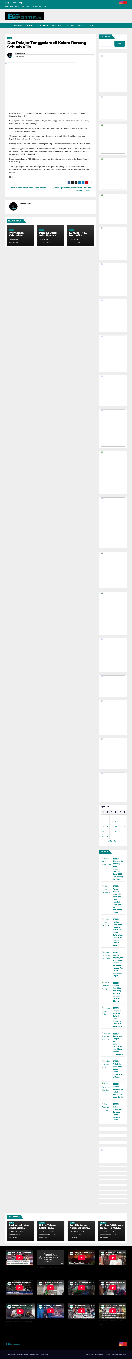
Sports (92, 26)
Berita (72, 1222)
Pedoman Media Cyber (39, 6)
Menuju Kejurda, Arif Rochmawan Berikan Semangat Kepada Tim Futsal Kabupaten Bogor (118, 965)
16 (107, 826)
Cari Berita (105, 36)
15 (103, 826)
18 (116, 826)
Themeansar (44, 1354)
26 (120, 831)
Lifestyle (56, 26)
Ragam (81, 26)
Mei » (115, 841)
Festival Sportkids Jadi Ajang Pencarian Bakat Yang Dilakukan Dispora (117, 993)
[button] (121, 25)
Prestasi (69, 26)
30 (107, 836)
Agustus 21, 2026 (17, 1231)
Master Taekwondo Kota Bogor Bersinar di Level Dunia (118, 1092)
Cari (119, 44)
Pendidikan (42, 26)
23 (107, 831)
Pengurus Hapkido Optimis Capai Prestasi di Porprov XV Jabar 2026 (117, 1018)
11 (116, 822)
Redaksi (28, 6)
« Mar (110, 841)
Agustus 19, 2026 (47, 1231)
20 (124, 826)
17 (112, 826)
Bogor (30, 26)
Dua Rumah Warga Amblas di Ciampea (28, 188)
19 (120, 826)
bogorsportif (22, 53)
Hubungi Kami (19, 6)
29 (103, 836)
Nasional (18, 26)
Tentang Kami (9, 6)
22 (103, 831)
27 (124, 831)
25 (116, 831)
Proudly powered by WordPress (14, 1354)
